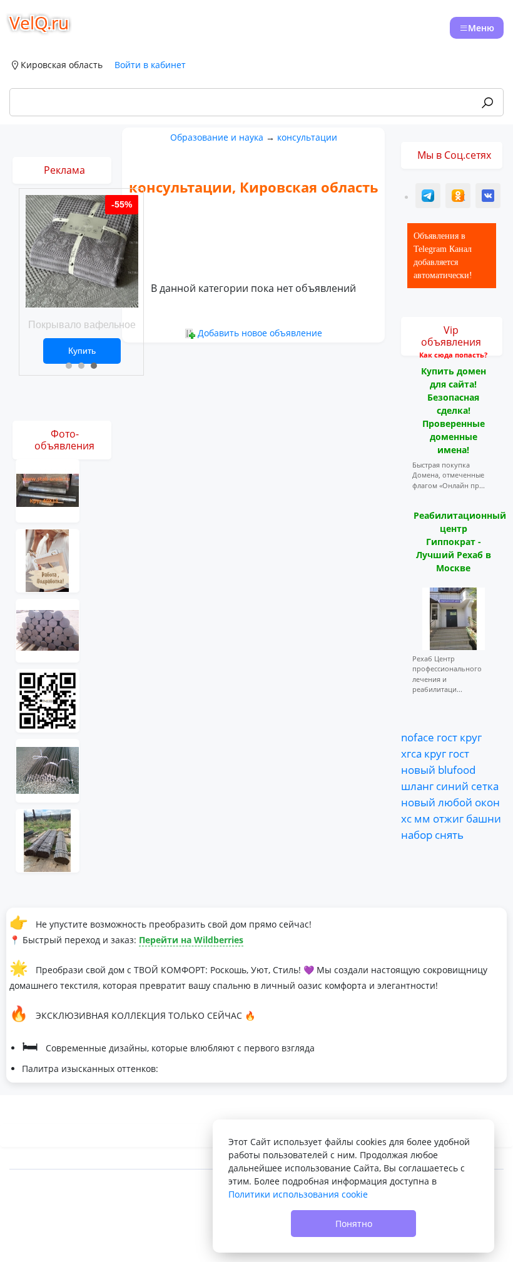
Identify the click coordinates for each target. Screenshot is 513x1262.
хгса (411, 753)
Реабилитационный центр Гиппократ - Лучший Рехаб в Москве (460, 541)
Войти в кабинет (150, 65)
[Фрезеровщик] (48, 700)
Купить (82, 351)
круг (471, 736)
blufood (456, 769)
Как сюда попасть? (453, 354)
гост (447, 736)
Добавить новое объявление (260, 333)
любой (455, 801)
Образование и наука (216, 137)
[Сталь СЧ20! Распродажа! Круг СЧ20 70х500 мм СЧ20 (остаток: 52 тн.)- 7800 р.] (48, 630)
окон (487, 801)
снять (449, 834)
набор (416, 834)
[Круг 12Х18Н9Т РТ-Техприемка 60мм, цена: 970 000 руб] (48, 770)
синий (452, 785)
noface (417, 736)
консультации (307, 137)
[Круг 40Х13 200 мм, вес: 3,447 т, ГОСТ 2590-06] (48, 490)
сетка (485, 785)
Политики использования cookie (298, 1194)
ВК (488, 197)
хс (406, 818)
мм (422, 818)
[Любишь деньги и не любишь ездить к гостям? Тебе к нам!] (48, 560)
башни (483, 818)
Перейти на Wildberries (191, 940)
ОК (459, 197)
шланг (417, 785)
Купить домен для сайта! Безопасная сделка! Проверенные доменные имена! (453, 410)
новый (418, 769)
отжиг (448, 818)
